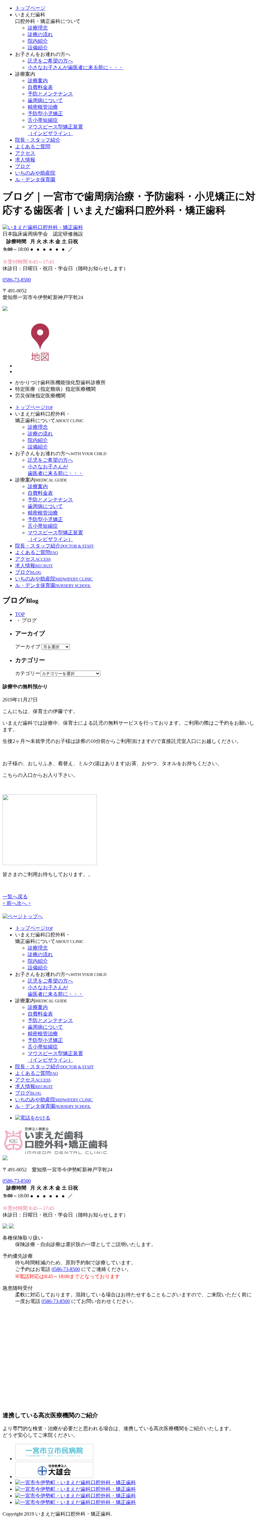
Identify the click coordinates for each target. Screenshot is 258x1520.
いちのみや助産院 (35, 173)
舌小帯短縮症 (43, 120)
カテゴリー (27, 673)
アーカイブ (27, 646)
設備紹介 (38, 47)
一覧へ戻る (15, 896)
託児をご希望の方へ (50, 60)
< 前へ (10, 903)
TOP (20, 614)
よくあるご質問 (32, 146)
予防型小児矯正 (45, 113)
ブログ (22, 166)
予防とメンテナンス (50, 93)
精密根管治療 (43, 107)
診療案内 (38, 80)
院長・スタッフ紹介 (37, 140)
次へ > (24, 903)
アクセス (25, 153)
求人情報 (25, 159)
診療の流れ (40, 34)
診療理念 (38, 27)
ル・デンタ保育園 (35, 179)
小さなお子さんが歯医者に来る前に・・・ (75, 67)
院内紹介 (38, 41)
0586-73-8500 (17, 279)
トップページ (30, 8)
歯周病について (45, 100)
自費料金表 (40, 87)
